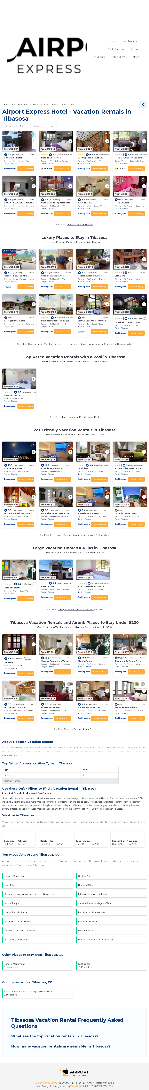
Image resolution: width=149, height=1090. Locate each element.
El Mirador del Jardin (14, 468)
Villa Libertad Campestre (91, 586)
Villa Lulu (8, 662)
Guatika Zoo (84, 876)
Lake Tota (9, 885)
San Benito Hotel (13, 158)
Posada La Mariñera (51, 158)
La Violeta (83, 468)
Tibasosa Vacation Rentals (80, 224)
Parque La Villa (85, 930)
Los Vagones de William (90, 158)
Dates (8, 126)
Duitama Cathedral (87, 921)
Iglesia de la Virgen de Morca (93, 894)
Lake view (30, 793)
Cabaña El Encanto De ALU (128, 322)
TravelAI (74, 1086)
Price (22, 126)
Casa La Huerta (12, 395)
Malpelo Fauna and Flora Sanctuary (95, 939)
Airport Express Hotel (46, 1082)
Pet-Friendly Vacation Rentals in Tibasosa (71, 535)
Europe (135, 49)
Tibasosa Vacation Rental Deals (79, 729)
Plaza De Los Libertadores (91, 912)
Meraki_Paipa (85, 661)
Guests (36, 126)
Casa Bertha (47, 586)
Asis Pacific (99, 57)
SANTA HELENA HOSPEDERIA (19, 203)
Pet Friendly (16, 793)
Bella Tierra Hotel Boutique (55, 321)
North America (131, 41)
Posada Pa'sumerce (51, 468)
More (51, 126)
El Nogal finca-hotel (14, 321)
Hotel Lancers (122, 203)
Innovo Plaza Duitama (15, 912)
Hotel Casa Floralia (51, 707)
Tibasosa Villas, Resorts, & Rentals (96, 344)
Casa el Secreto (12, 588)
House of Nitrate (86, 885)
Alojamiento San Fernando (55, 513)
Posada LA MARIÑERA (126, 707)
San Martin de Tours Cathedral (19, 930)
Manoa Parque (11, 903)
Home (113, 41)
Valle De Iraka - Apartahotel (55, 203)
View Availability (26, 169)
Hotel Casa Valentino (89, 707)
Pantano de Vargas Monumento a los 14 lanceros (29, 894)
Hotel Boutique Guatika (90, 276)
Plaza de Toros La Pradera (17, 921)
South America (116, 49)
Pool (4, 793)
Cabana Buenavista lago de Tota (94, 903)
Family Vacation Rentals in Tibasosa (76, 609)
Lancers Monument (14, 876)
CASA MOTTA (85, 203)
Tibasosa (14, 164)
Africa (136, 57)
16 (83, 775)
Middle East (119, 57)
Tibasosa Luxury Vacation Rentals (44, 344)
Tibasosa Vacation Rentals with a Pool (80, 417)
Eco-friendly (44, 793)
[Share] (143, 104)
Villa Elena (120, 276)
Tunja (6, 164)
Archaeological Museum (16, 939)
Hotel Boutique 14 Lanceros (129, 158)
